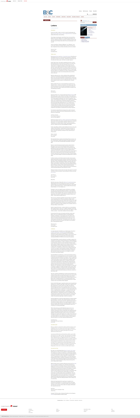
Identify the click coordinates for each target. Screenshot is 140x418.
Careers (57, 409)
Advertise (85, 411)
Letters (62, 56)
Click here (52, 394)
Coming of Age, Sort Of (91, 32)
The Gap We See (72, 400)
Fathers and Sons (83, 39)
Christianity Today (60, 400)
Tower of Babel (63, 119)
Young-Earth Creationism (67, 56)
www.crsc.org (53, 172)
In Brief (69, 94)
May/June (65, 182)
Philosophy (69, 16)
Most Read (82, 37)
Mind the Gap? (90, 30)
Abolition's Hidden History (55, 232)
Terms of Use (85, 410)
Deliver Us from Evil (67, 350)
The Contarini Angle (90, 31)
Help (112, 409)
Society (49, 16)
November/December (70, 182)
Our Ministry (67, 400)
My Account (112, 411)
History (53, 16)
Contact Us (112, 410)
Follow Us (57, 411)
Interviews (58, 16)
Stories (30, 411)
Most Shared (87, 37)
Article (47, 20)
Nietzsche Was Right (84, 40)
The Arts (45, 16)
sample (88, 20)
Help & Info (80, 400)
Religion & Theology (76, 16)
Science (82, 16)
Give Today (4, 409)
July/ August (73, 350)
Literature (63, 16)
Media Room (76, 400)
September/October (68, 33)
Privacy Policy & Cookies (87, 409)
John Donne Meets (59, 33)
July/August (72, 94)
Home (64, 400)
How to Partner (31, 412)
